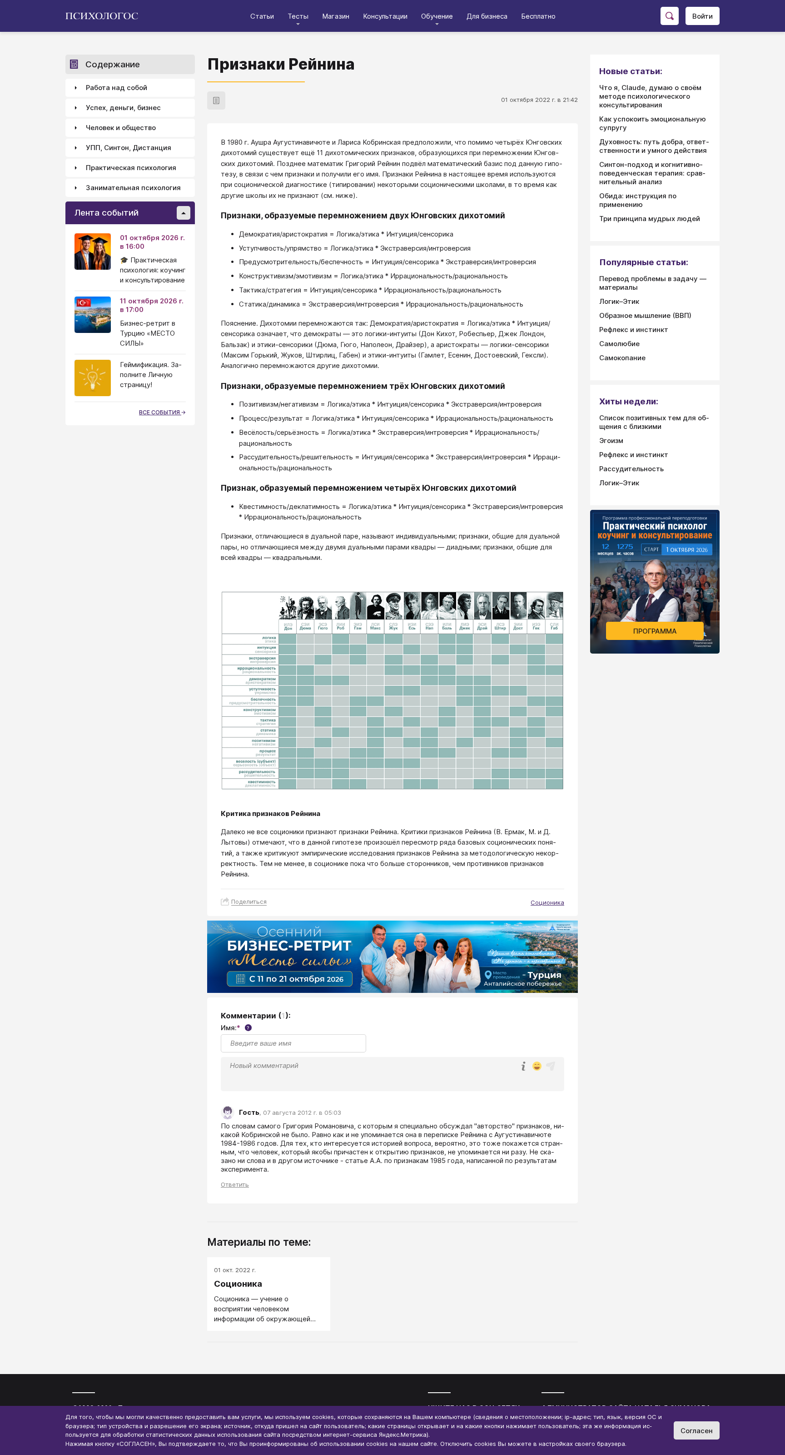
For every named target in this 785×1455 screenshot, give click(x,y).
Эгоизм (611, 440)
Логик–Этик (619, 301)
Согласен (697, 1430)
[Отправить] (550, 1066)
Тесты (298, 16)
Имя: (235, 1027)
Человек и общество (121, 128)
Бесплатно (538, 16)
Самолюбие (619, 343)
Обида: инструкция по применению (637, 200)
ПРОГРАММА (655, 631)
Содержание (112, 64)
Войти (702, 16)
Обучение (437, 16)
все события (160, 412)
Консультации (385, 16)
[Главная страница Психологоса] (105, 16)
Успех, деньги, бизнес (123, 108)
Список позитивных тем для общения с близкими (654, 422)
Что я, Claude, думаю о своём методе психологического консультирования (650, 96)
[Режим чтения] (216, 100)
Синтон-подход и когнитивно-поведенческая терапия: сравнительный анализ (652, 173)
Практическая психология (131, 168)
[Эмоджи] (537, 1067)
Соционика (547, 902)
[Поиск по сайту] (670, 16)
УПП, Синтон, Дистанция (128, 148)
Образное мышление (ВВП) (645, 315)
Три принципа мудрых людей (649, 218)
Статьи (262, 16)
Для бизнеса (487, 16)
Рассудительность (631, 468)
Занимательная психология (133, 188)
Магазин (335, 16)
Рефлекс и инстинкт (633, 329)
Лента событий (107, 213)
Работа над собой (116, 88)
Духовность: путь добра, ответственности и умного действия (654, 146)
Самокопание (622, 357)
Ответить (235, 1184)
